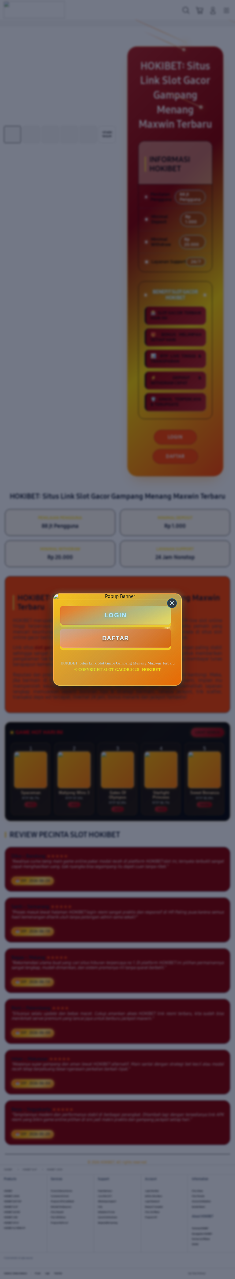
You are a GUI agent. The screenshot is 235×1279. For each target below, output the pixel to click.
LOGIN (116, 615)
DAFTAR (115, 638)
